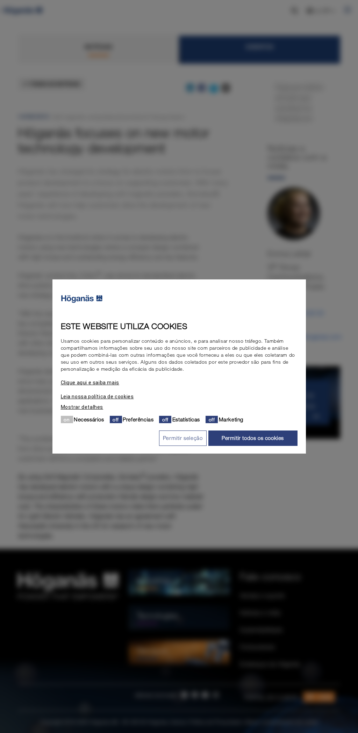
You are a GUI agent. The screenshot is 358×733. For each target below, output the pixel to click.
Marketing (231, 419)
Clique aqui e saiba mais (90, 382)
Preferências (138, 419)
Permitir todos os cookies (253, 438)
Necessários (89, 419)
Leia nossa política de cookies (97, 396)
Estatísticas (186, 419)
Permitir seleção (183, 438)
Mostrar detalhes (82, 407)
